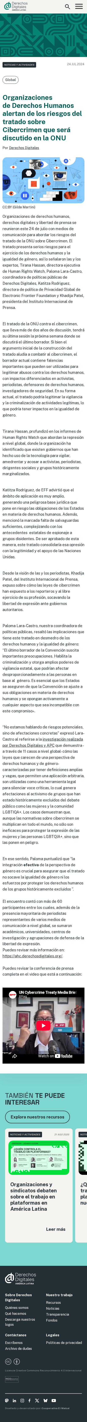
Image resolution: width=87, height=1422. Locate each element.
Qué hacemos (15, 1314)
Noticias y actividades (19, 64)
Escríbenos (14, 1343)
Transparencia (57, 1314)
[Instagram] (22, 1401)
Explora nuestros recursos (37, 1117)
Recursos (53, 1303)
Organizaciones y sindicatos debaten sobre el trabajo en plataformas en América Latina (33, 1196)
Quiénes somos (17, 1308)
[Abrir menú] (79, 6)
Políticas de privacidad (64, 1343)
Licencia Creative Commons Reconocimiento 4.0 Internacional (43, 1370)
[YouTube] (54, 1401)
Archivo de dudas (18, 1349)
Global (10, 80)
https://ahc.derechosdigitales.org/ (32, 956)
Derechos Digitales (24, 148)
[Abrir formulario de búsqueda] (67, 6)
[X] (37, 1401)
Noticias (52, 1309)
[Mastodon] (7, 1401)
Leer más (55, 1229)
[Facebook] (29, 1401)
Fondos (51, 1320)
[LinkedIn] (14, 1401)
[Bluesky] (46, 1401)
